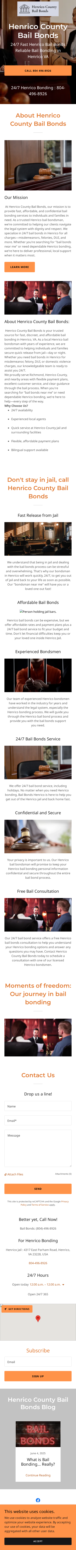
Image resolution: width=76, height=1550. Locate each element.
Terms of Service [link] (40, 1204)
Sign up (38, 1376)
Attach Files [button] (15, 1174)
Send (38, 1188)
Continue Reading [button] (38, 1475)
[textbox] (38, 1106)
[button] (5, 1174)
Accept (38, 1541)
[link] (38, 8)
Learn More (19, 267)
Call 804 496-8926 (38, 70)
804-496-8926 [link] (38, 1263)
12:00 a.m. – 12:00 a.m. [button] (45, 1284)
